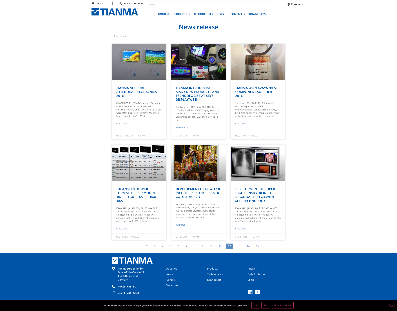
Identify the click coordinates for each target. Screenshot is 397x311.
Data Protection (257, 274)
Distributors (214, 279)
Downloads (257, 14)
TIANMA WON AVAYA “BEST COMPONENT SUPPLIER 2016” (256, 92)
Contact (100, 3)
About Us (164, 14)
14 (249, 246)
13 (239, 246)
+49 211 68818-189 (128, 293)
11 (221, 246)
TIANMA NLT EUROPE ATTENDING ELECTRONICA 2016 (136, 92)
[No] (392, 305)
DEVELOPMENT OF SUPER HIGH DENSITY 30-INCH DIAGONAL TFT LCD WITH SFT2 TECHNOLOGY (255, 195)
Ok (255, 305)
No (266, 305)
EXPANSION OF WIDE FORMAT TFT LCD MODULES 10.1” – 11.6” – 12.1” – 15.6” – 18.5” (138, 195)
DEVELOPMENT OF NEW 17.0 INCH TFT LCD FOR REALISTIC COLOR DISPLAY (198, 193)
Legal (251, 279)
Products (180, 14)
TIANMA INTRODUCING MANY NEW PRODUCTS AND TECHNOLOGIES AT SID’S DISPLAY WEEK (197, 94)
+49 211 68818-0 (133, 3)
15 (258, 246)
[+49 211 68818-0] (113, 286)
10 (211, 246)
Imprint (252, 268)
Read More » (122, 123)
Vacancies (172, 285)
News (220, 14)
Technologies (203, 14)
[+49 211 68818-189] (113, 293)
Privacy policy (282, 305)
